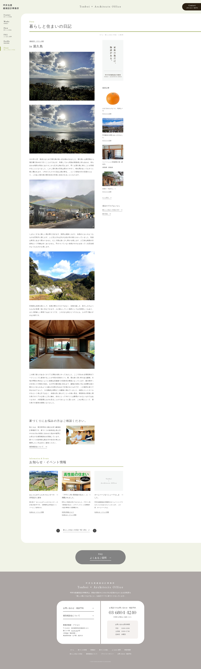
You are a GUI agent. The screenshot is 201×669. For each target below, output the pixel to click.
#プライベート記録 (106, 113)
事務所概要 (127, 650)
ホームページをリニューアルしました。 (107, 496)
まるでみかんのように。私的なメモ (112, 110)
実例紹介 (92, 650)
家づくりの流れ (103, 650)
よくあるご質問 (116, 650)
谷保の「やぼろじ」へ (109, 189)
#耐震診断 (104, 167)
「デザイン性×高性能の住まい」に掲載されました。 (75, 496)
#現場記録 (110, 167)
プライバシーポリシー (107, 654)
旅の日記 (105, 214)
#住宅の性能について (68, 512)
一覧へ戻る (75, 530)
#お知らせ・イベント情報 (36, 512)
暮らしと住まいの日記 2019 (110, 210)
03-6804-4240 (122, 612)
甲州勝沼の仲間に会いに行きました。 (112, 136)
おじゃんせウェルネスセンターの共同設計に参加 (41, 496)
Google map (74, 630)
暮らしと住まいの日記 (76, 654)
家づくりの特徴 (82, 650)
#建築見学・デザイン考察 (36, 41)
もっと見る (105, 197)
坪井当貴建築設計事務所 (11, 6)
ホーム (72, 650)
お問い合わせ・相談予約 (73, 608)
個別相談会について (36, 447)
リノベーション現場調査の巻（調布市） (112, 163)
